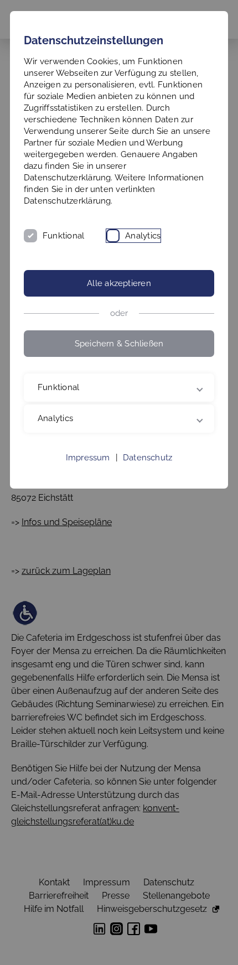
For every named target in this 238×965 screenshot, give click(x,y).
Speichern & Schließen (119, 344)
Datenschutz (147, 458)
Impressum (88, 458)
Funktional (63, 236)
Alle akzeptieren (119, 283)
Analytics (143, 236)
